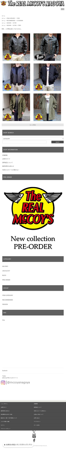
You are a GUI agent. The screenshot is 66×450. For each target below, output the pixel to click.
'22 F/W (14, 23)
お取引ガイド (6, 159)
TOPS (18, 18)
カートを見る (37, 425)
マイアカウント (37, 421)
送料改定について (7, 162)
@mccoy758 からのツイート (10, 377)
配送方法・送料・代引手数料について (9, 417)
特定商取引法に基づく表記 (6, 414)
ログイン (3, 425)
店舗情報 (4, 155)
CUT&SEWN (20, 20)
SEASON (9, 23)
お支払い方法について (38, 414)
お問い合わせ (37, 417)
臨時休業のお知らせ (8, 166)
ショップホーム (4, 403)
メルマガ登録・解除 (5, 421)
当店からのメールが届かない (10, 170)
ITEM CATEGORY (11, 18)
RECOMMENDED (11, 20)
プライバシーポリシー (5, 428)
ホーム (3, 15)
